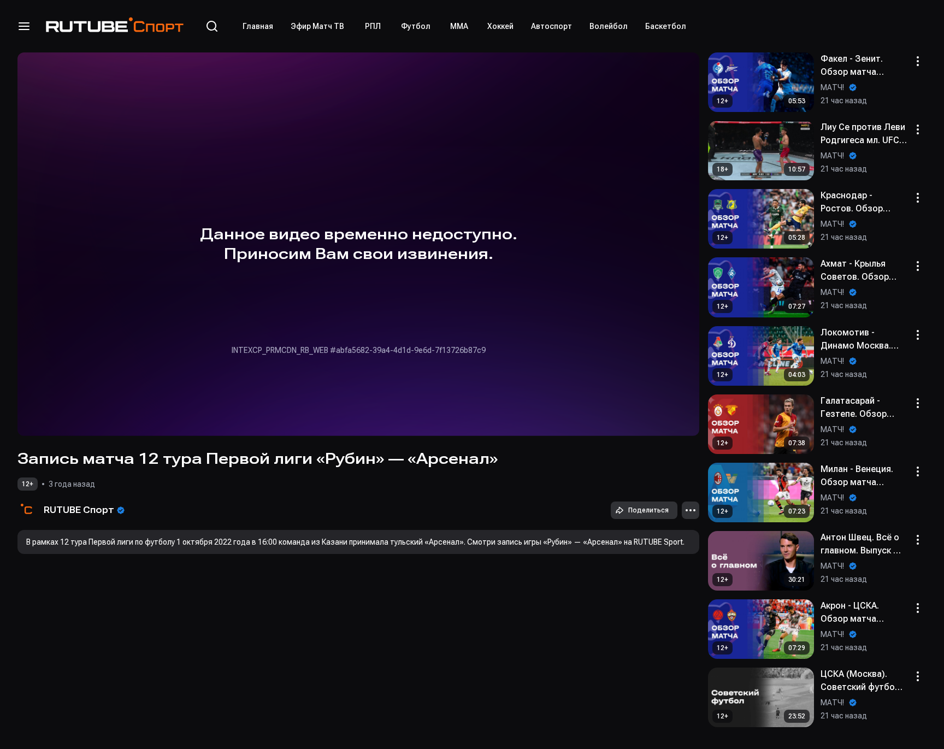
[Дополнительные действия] (690, 510)
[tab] (258, 26)
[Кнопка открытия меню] (24, 26)
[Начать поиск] (212, 26)
